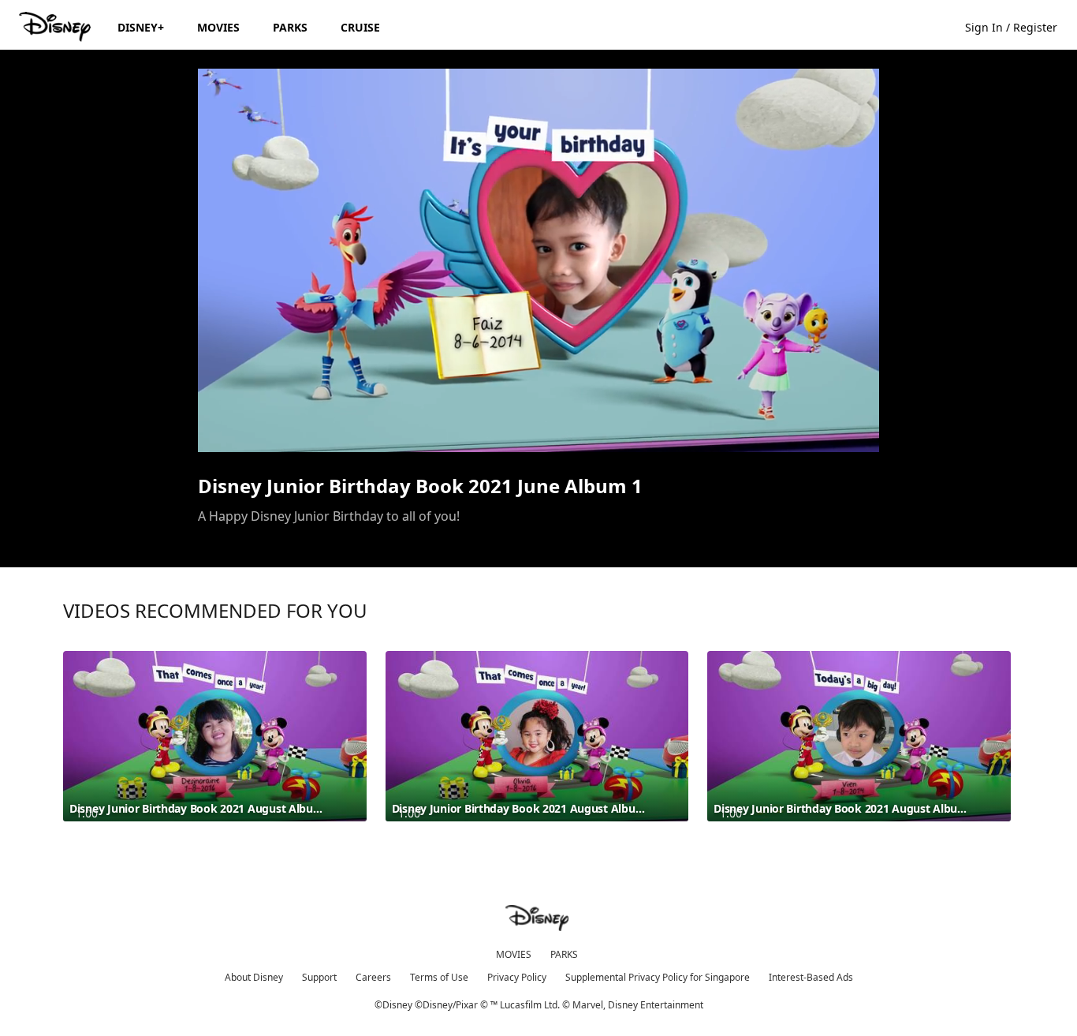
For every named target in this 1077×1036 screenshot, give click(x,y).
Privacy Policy (516, 977)
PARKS (564, 954)
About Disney (254, 977)
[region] (538, 260)
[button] (1019, 26)
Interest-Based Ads (811, 977)
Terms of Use (439, 977)
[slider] (538, 409)
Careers (373, 977)
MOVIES (513, 954)
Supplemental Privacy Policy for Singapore (657, 977)
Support (319, 977)
